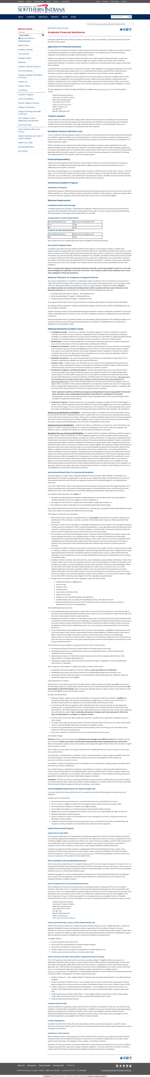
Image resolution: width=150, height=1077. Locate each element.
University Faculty (24, 125)
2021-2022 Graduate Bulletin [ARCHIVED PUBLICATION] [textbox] (106, 24)
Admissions (43, 17)
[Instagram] (130, 1065)
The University (23, 54)
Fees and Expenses (25, 71)
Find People (115, 1)
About (20, 17)
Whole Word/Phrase (27, 38)
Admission (22, 62)
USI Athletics (23, 90)
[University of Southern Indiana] (41, 8)
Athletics (54, 17)
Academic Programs (26, 94)
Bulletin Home (23, 45)
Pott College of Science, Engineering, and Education (28, 119)
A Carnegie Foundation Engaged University (116, 1070)
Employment (31, 1065)
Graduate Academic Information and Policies (30, 76)
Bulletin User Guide (25, 142)
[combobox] (110, 24)
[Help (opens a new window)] (130, 29)
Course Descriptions (26, 99)
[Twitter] (120, 1065)
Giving (73, 17)
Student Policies (24, 86)
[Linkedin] (127, 1065)
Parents (29, 1)
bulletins (48, 1076)
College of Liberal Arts (26, 107)
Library (64, 17)
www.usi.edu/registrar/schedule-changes (62, 760)
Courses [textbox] (22, 32)
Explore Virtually (44, 1065)
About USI (21, 1065)
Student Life (22, 82)
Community (65, 1)
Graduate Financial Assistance (29, 66)
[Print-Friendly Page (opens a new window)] (127, 29)
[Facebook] (117, 1065)
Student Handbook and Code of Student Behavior (30, 137)
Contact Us (70, 1065)
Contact (124, 1)
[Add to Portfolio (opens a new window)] (121, 29)
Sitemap (105, 1)
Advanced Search (24, 41)
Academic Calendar (25, 49)
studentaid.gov (105, 89)
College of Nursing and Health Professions (29, 112)
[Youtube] (124, 1065)
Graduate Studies (24, 58)
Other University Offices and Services (28, 130)
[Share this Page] (124, 29)
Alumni (48, 1)
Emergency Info (58, 1065)
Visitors (56, 1)
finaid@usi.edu (62, 106)
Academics (31, 17)
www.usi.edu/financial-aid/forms (82, 854)
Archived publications (26, 147)
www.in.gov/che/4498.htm (57, 971)
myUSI (98, 1)
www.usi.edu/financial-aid (61, 104)
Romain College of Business (28, 103)
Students (21, 1)
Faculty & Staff (39, 1)
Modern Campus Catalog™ (97, 1076)
